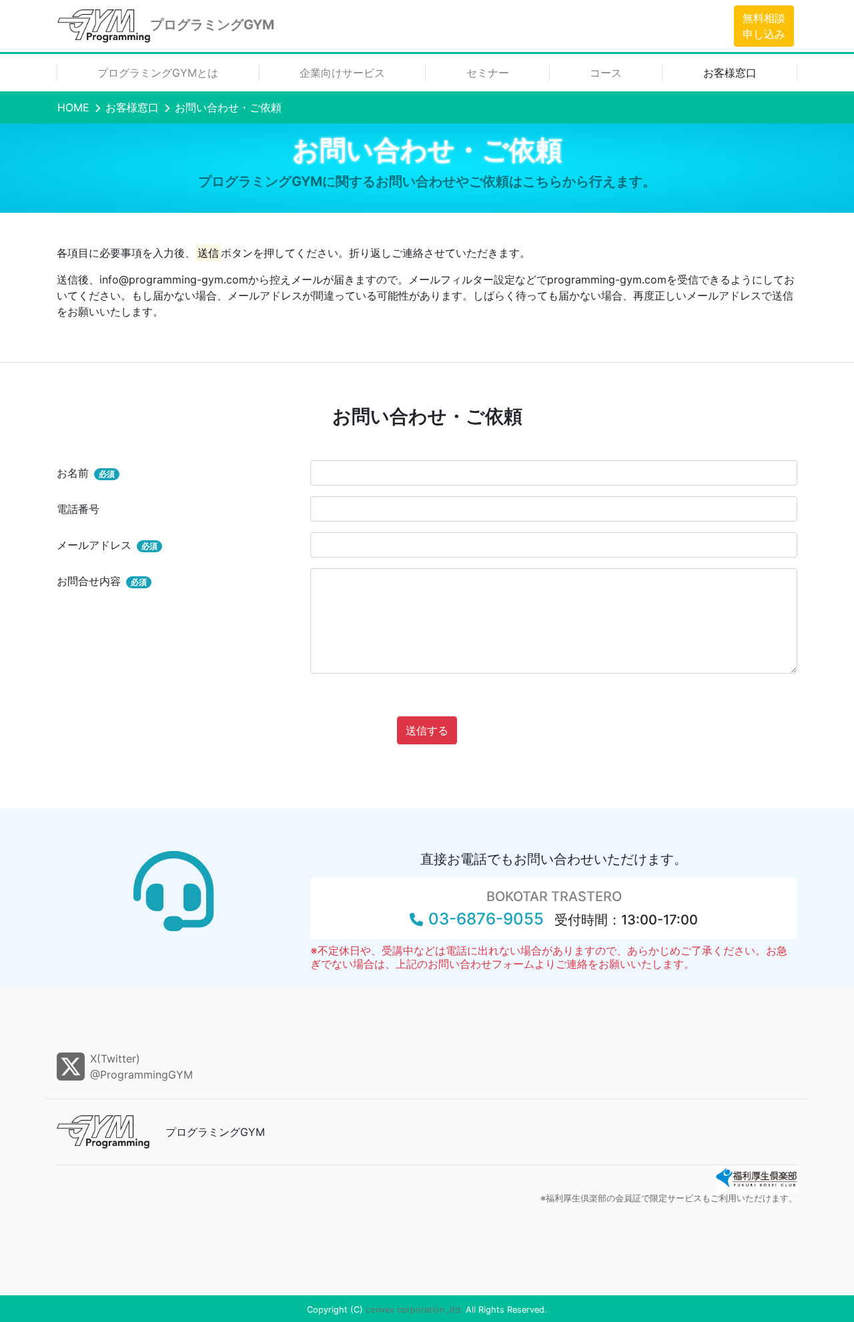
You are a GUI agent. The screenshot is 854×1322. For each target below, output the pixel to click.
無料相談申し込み (764, 26)
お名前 (86, 473)
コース (606, 72)
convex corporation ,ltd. (414, 1310)
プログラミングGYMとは (157, 72)
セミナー (487, 72)
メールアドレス (107, 545)
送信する (427, 730)
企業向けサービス (342, 72)
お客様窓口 (730, 72)
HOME (73, 107)
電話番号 (78, 509)
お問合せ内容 (102, 581)
